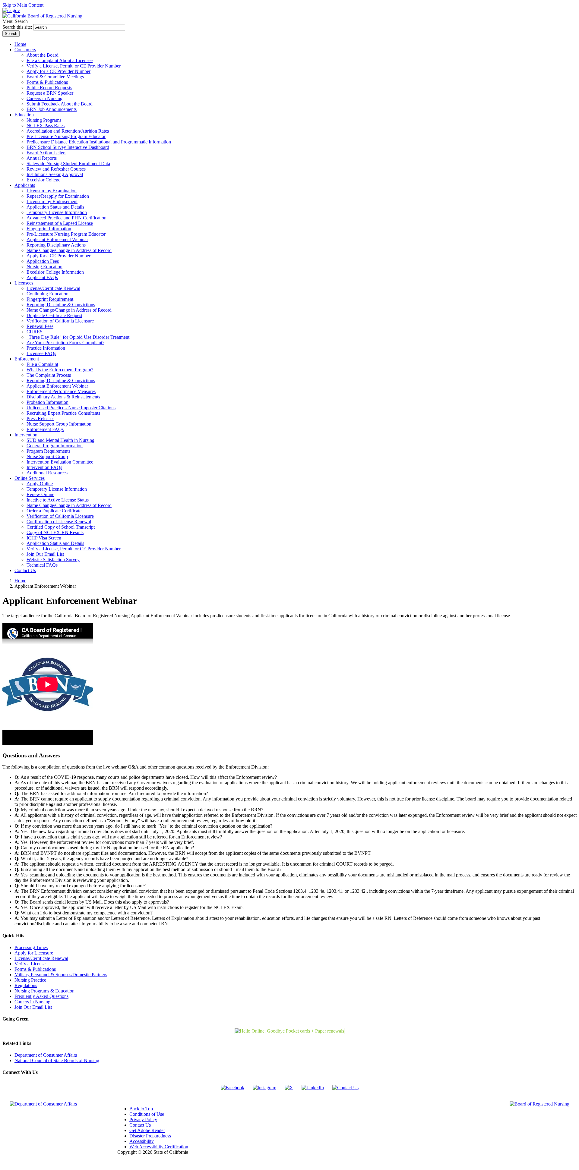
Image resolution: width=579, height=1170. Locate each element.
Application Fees (43, 261)
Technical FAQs (42, 565)
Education (24, 114)
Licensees (23, 282)
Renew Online (40, 494)
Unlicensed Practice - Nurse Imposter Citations (71, 407)
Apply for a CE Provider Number (58, 71)
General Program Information (55, 445)
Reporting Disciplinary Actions (56, 244)
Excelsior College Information (55, 272)
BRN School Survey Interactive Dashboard (68, 147)
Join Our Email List (45, 554)
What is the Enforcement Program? (60, 369)
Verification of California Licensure (60, 320)
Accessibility (141, 1141)
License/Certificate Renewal (53, 288)
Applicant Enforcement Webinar (57, 239)
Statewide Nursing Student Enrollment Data (68, 163)
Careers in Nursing (44, 98)
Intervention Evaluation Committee (60, 461)
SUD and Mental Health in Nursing (60, 440)
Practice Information (46, 348)
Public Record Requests (49, 87)
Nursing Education (44, 266)
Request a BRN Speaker (50, 93)
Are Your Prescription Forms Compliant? (65, 342)
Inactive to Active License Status (58, 499)
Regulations (25, 985)
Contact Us (140, 1125)
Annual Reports (42, 158)
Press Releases (40, 418)
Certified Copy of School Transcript (61, 527)
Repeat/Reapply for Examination (58, 196)
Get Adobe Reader (147, 1130)
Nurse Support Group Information (59, 423)
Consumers (25, 49)
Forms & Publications (47, 82)
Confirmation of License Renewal (59, 521)
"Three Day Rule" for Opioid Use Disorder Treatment (78, 337)
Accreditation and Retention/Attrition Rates (68, 131)
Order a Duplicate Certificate (54, 510)
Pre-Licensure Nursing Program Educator (66, 136)
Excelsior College (43, 179)
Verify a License (30, 963)
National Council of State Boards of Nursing (56, 1060)
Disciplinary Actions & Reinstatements (63, 396)
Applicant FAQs (42, 277)
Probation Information (47, 402)
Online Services (29, 478)
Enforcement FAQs (45, 429)
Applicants (24, 185)
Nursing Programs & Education (44, 990)
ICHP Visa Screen (44, 537)
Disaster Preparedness (150, 1135)
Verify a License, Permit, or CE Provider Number (74, 65)
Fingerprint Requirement (50, 299)
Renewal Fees (40, 326)
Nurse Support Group (47, 456)
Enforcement (26, 358)
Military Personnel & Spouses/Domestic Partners (60, 974)
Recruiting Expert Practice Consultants (63, 413)
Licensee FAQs (41, 353)
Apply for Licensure (33, 952)
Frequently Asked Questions (41, 996)
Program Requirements (48, 451)
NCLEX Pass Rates (46, 125)
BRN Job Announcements (52, 109)
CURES (35, 331)
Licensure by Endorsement (52, 201)
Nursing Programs (44, 120)
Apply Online (40, 483)
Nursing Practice (30, 980)
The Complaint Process (49, 375)
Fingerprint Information (49, 228)
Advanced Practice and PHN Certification (66, 217)
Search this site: (17, 27)
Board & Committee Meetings (55, 76)
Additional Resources (47, 472)
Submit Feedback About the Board (60, 103)
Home (20, 580)
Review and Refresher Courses (56, 168)
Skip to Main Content (22, 5)
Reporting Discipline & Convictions (61, 304)
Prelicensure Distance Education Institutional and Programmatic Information (99, 141)
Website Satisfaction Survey (53, 559)
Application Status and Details (55, 206)
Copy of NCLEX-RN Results (55, 532)
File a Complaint (42, 364)
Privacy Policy (143, 1119)
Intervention (25, 434)
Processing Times (31, 947)
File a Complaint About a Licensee (60, 60)
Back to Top (141, 1108)
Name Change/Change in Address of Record (69, 250)
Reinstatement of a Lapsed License (60, 223)
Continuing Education (47, 293)
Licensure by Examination (52, 190)
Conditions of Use (146, 1114)
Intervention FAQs (44, 467)
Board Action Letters (46, 152)
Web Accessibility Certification (158, 1146)
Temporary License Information (57, 212)
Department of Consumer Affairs (45, 1055)
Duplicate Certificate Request (54, 315)
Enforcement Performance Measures (61, 391)
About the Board (43, 55)
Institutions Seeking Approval (55, 174)
